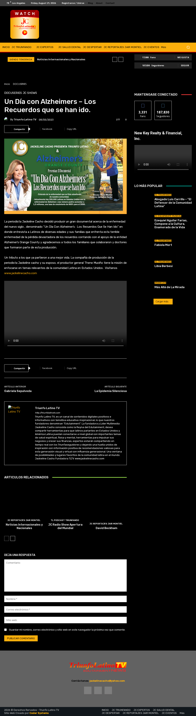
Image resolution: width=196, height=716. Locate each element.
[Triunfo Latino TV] (7, 119)
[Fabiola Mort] (143, 243)
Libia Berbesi (163, 266)
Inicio (7, 84)
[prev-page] (6, 538)
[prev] (114, 59)
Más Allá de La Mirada (169, 287)
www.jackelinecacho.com (20, 273)
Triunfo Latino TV (25, 119)
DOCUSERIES (19, 84)
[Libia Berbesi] (143, 264)
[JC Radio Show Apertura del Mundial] (65, 508)
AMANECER (160, 283)
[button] (188, 47)
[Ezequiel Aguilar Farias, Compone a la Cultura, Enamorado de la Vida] (143, 222)
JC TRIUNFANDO (163, 195)
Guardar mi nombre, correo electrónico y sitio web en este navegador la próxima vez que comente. (67, 629)
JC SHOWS (30, 93)
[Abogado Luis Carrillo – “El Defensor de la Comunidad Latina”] (143, 200)
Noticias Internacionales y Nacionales (61, 59)
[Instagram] (185, 3)
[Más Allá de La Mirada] (143, 285)
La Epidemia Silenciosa (111, 391)
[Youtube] (190, 3)
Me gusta (183, 57)
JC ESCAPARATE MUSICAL (167, 216)
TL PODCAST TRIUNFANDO (65, 520)
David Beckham (106, 528)
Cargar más (162, 301)
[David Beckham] (106, 508)
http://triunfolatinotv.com (47, 413)
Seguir (185, 65)
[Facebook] (181, 3)
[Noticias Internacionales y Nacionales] (24, 508)
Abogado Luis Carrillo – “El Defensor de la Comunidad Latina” (173, 203)
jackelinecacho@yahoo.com (107, 680)
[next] (120, 59)
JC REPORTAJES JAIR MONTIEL (23, 520)
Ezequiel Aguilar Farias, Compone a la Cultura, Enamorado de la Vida (170, 224)
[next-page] (12, 538)
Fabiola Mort (163, 245)
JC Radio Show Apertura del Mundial (65, 526)
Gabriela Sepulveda (18, 391)
